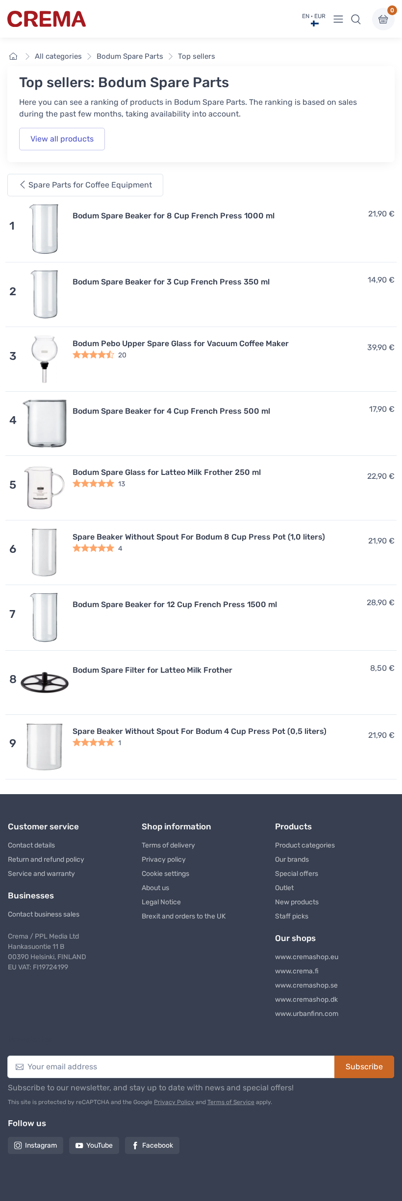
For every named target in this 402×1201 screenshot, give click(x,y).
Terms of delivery (168, 845)
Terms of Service (230, 1102)
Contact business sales (43, 914)
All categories (58, 56)
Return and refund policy (46, 859)
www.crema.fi (297, 971)
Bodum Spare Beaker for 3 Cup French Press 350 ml (171, 281)
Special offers (296, 874)
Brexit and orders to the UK (184, 916)
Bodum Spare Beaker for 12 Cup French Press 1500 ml (175, 604)
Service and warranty (41, 874)
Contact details (31, 845)
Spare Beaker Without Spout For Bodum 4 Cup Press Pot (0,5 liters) (200, 731)
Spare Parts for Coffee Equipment (89, 184)
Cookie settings (165, 874)
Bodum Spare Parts (130, 56)
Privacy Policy (174, 1102)
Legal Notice (161, 902)
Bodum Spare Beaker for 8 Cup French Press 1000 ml (174, 215)
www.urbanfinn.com (306, 1014)
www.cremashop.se (306, 985)
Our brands (292, 859)
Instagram (41, 1145)
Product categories (305, 845)
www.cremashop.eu (306, 957)
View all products (62, 138)
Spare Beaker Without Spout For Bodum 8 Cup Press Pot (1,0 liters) (199, 537)
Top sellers (196, 56)
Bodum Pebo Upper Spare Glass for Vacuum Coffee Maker (181, 343)
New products (297, 902)
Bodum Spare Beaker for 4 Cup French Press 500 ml (171, 411)
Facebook (157, 1145)
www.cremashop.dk (306, 999)
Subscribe (364, 1066)
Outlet (284, 888)
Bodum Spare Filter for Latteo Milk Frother (152, 670)
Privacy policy (164, 859)
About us (155, 888)
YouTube (99, 1145)
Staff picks (291, 916)
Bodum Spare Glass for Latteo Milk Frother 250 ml (167, 472)
